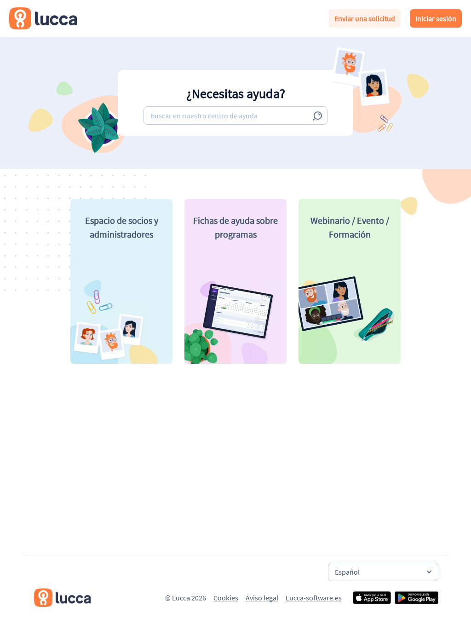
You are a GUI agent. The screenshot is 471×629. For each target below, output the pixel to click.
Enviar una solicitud (364, 18)
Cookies (225, 597)
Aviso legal (262, 597)
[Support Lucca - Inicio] (43, 18)
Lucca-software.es (314, 597)
